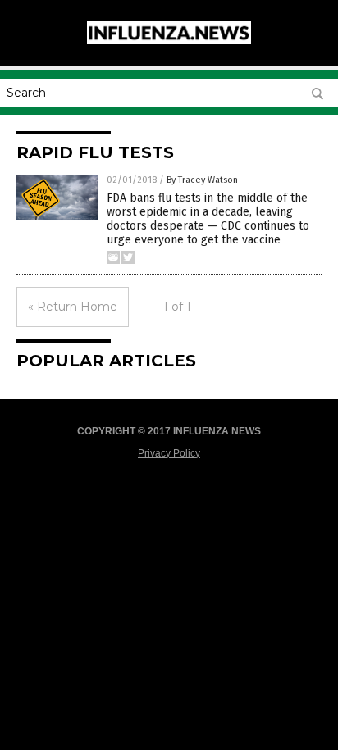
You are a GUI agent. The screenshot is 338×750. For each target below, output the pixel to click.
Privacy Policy (169, 453)
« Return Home (72, 306)
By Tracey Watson (202, 180)
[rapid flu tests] (169, 41)
